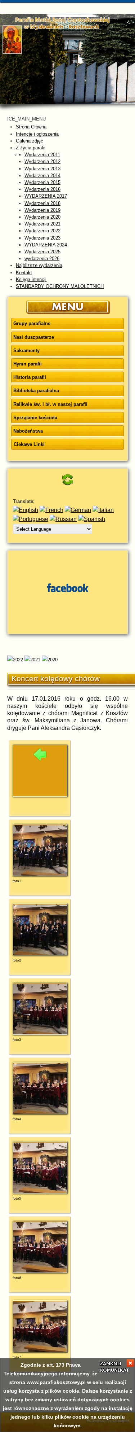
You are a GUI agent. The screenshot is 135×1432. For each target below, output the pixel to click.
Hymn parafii (27, 364)
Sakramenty (26, 350)
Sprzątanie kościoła (35, 417)
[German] (78, 510)
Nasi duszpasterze (33, 337)
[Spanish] (91, 519)
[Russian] (63, 519)
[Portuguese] (30, 519)
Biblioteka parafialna (36, 390)
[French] (51, 510)
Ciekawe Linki (29, 444)
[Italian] (103, 510)
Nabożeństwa (28, 431)
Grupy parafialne (31, 323)
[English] (25, 510)
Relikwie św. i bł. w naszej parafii (50, 404)
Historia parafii (29, 377)
